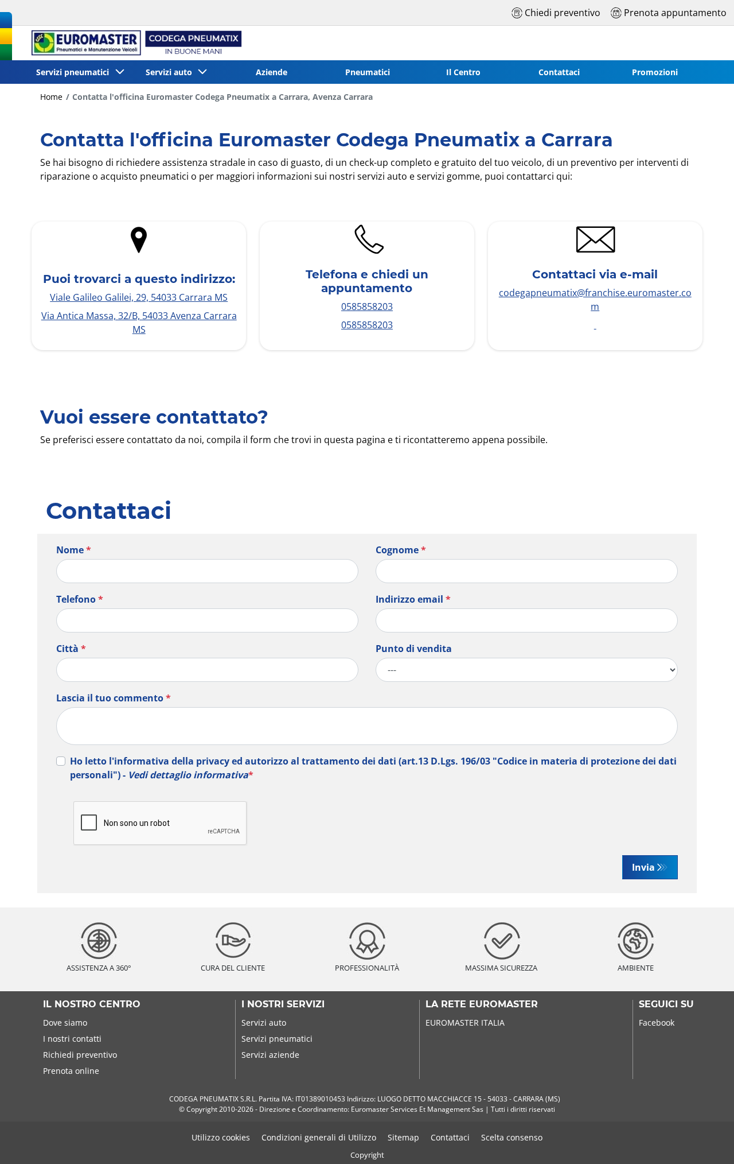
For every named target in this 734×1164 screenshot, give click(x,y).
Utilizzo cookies (221, 1137)
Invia (643, 867)
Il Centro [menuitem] (463, 72)
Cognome (401, 550)
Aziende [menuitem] (271, 72)
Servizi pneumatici (277, 1038)
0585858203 (367, 306)
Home (51, 96)
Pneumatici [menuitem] (367, 72)
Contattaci (450, 1137)
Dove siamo (65, 1022)
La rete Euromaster (481, 1004)
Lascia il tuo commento (113, 698)
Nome (73, 550)
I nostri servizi (283, 1004)
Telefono (79, 599)
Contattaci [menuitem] (559, 72)
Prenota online (71, 1070)
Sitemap (403, 1137)
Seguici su (666, 1004)
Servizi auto (263, 1022)
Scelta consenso (511, 1137)
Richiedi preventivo (80, 1054)
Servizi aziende (270, 1054)
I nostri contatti (72, 1038)
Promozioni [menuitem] (655, 72)
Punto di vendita (414, 648)
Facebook (656, 1022)
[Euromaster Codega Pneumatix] (131, 43)
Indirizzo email (413, 599)
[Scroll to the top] (704, 1140)
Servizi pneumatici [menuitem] (75, 72)
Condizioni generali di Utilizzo (318, 1137)
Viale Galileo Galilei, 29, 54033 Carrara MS (139, 297)
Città (71, 648)
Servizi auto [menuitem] (171, 72)
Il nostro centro (91, 1004)
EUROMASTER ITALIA (465, 1022)
